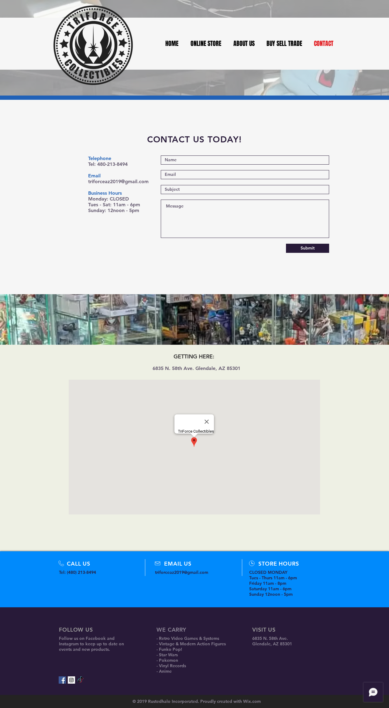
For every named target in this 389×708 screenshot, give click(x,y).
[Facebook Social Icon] (62, 680)
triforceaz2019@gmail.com (118, 181)
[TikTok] (80, 680)
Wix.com (252, 701)
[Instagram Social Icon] (71, 680)
